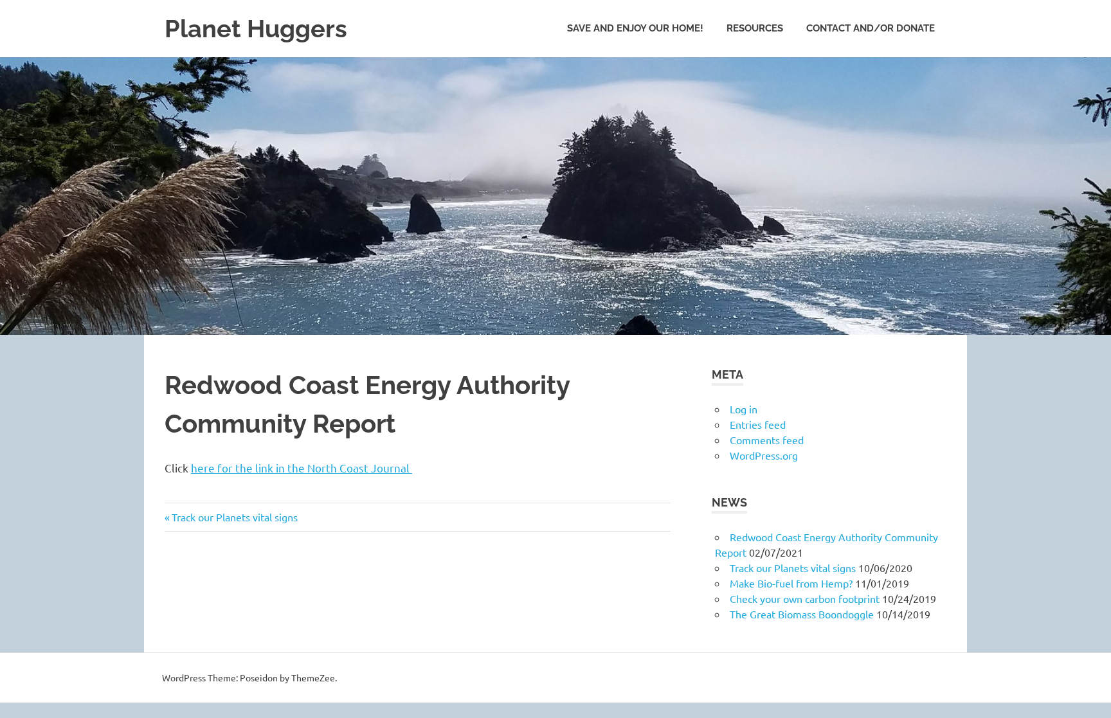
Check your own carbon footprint (805, 598)
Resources (755, 28)
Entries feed (758, 424)
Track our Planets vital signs (235, 516)
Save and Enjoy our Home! (635, 28)
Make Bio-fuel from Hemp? (791, 583)
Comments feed (767, 439)
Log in (743, 408)
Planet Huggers (256, 28)
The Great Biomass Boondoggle (802, 613)
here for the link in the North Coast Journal (301, 467)
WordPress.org (764, 455)
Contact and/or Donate (870, 28)
